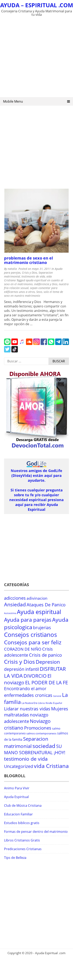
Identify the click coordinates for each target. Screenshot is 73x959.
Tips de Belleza (15, 857)
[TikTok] (14, 351)
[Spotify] (7, 344)
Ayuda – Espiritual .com (36, 5)
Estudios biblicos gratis (21, 823)
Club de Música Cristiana (23, 805)
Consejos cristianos (30, 634)
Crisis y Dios (29, 272)
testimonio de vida (33, 276)
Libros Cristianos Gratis (22, 840)
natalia (12, 269)
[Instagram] (36, 344)
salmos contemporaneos (41, 733)
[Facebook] (44, 344)
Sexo (39, 292)
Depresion (48, 661)
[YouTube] (14, 344)
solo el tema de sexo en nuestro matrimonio (33, 294)
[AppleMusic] (22, 344)
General (57, 696)
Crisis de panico (45, 655)
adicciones (15, 598)
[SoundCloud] (29, 344)
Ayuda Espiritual (16, 797)
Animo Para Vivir (16, 788)
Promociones (37, 728)
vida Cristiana (51, 766)
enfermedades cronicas (28, 695)
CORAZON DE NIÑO (22, 649)
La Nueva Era (29, 703)
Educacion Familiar (18, 814)
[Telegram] (58, 344)
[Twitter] (7, 351)
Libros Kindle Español (50, 703)
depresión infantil (21, 669)
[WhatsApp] (51, 344)
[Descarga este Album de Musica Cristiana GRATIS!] (36, 448)
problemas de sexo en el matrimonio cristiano (28, 260)
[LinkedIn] (65, 344)
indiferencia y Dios (45, 284)
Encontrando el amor (25, 688)
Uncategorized (18, 766)
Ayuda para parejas (27, 619)
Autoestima (10, 613)
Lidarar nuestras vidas (27, 709)
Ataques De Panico (46, 605)
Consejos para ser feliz (32, 642)
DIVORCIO (35, 676)
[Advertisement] (36, 57)
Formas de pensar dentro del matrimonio (36, 831)
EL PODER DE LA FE (46, 682)
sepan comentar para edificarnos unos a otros (30, 290)
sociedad (43, 746)
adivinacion (37, 598)
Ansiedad (15, 604)
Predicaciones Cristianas (23, 849)
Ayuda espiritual (39, 612)
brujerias (42, 627)
